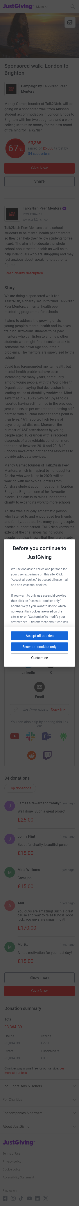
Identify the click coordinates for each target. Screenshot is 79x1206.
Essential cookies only (39, 647)
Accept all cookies (40, 636)
